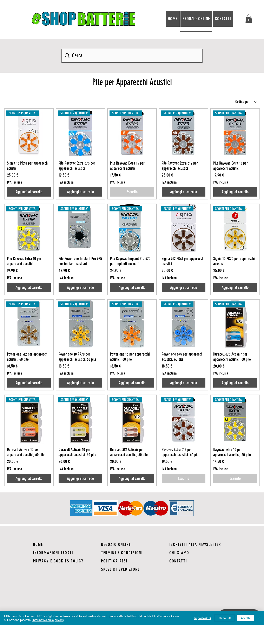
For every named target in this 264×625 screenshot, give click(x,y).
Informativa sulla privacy (48, 620)
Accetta (246, 618)
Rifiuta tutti (224, 618)
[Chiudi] (259, 618)
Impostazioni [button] (202, 618)
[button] (248, 18)
